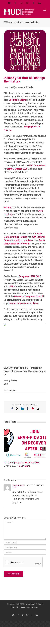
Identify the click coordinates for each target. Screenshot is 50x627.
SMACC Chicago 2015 (17, 168)
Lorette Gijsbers (18, 485)
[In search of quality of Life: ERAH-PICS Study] (25, 428)
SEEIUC (12, 286)
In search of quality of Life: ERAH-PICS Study (21, 462)
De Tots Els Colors (17, 99)
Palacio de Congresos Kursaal (28, 296)
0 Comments (24, 466)
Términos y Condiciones (29, 607)
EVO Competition (37, 165)
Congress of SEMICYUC (30, 276)
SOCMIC (8, 207)
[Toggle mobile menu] (44, 10)
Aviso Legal (30, 604)
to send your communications (23, 303)
